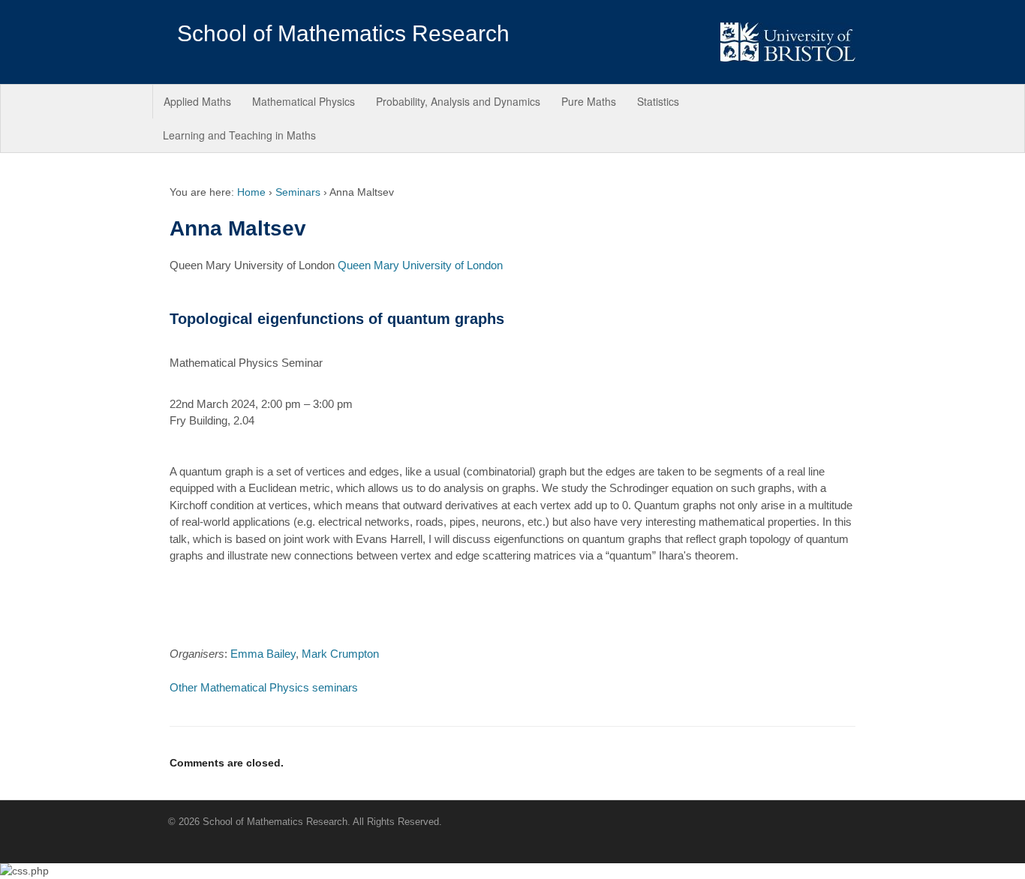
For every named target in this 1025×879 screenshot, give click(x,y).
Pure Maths (588, 101)
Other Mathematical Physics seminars (264, 687)
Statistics (658, 101)
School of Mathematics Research (343, 33)
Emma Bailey (263, 653)
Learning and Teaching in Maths (239, 135)
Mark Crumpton (340, 653)
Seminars (297, 192)
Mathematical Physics (303, 101)
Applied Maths (197, 101)
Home (251, 192)
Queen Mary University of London (420, 265)
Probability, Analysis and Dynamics (458, 101)
